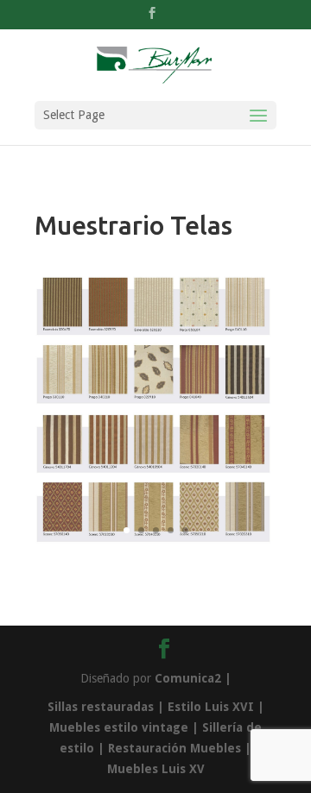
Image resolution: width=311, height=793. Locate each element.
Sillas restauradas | (106, 707)
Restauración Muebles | (179, 748)
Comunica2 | (193, 678)
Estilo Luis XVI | (214, 707)
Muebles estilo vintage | (125, 727)
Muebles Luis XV (156, 769)
